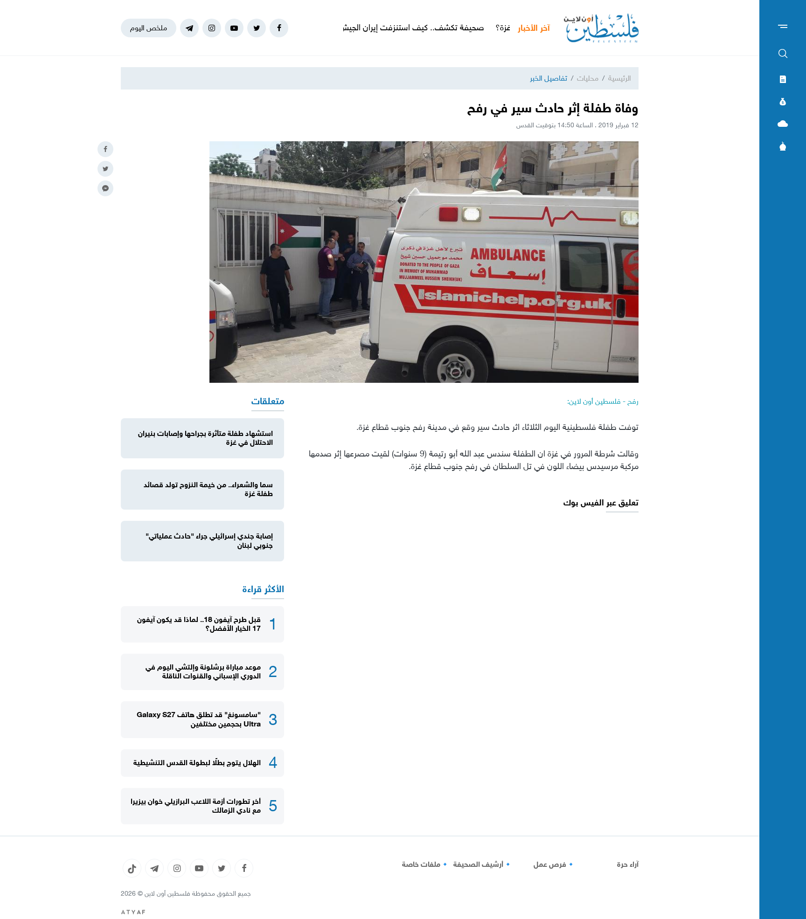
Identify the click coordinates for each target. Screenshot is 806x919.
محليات (587, 78)
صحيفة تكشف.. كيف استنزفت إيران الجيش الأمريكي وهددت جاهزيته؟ (399, 27)
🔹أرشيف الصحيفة (483, 864)
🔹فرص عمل (555, 864)
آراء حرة (628, 864)
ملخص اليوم (148, 28)
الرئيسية (619, 78)
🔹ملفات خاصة (426, 864)
